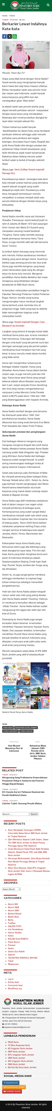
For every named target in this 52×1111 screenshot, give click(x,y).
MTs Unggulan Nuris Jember (21, 1054)
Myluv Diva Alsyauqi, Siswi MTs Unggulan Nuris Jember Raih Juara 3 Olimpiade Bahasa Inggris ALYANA (29, 871)
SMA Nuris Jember (16, 1064)
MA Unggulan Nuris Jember (20, 1061)
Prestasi (11, 945)
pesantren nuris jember (26, 727)
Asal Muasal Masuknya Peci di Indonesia (14, 748)
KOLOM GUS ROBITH (18, 938)
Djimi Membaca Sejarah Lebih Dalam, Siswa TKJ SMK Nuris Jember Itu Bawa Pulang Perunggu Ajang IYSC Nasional (28, 842)
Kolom (11, 935)
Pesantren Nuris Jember (27, 1104)
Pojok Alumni (14, 941)
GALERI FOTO (14, 926)
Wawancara (13, 964)
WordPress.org (15, 988)
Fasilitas (11, 923)
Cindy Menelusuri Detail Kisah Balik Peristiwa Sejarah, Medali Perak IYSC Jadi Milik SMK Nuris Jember (28, 852)
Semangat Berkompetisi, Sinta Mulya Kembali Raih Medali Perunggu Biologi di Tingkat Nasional (29, 861)
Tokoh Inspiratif (10, 731)
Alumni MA (13, 904)
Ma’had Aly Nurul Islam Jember (22, 1067)
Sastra (11, 948)
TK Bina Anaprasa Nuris (19, 1045)
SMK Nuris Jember (16, 1057)
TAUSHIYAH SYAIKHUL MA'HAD (22, 957)
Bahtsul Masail (14, 913)
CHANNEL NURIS (12, 1091)
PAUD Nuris (13, 1042)
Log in (11, 978)
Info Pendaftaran (15, 929)
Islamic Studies (15, 932)
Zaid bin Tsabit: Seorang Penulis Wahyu (22, 803)
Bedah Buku (13, 916)
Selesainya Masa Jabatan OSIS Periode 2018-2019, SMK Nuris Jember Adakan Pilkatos (38, 752)
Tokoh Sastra (26, 731)
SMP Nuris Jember (16, 1051)
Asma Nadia (8, 727)
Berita (10, 919)
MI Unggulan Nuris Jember (20, 1048)
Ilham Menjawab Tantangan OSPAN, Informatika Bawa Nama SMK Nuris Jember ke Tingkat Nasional (28, 833)
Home (4, 16)
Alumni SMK (13, 910)
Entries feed (13, 982)
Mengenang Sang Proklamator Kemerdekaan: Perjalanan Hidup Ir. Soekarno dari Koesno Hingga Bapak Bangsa (25, 780)
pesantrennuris (11, 1082)
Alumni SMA (13, 907)
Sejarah (11, 954)
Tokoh (12, 16)
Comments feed (15, 985)
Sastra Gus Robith (16, 951)
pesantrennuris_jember (14, 1087)
